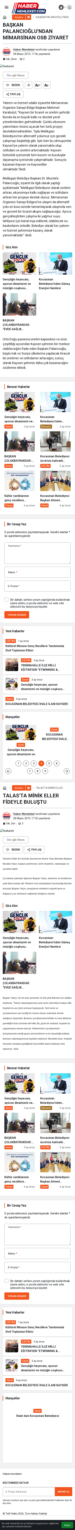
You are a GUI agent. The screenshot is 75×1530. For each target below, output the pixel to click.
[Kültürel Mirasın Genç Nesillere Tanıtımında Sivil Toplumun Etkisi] (37, 645)
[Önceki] (8, 771)
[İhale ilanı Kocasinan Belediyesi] (37, 1413)
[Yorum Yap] (28, 85)
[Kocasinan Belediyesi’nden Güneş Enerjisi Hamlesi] (55, 271)
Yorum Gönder (16, 614)
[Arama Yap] (69, 7)
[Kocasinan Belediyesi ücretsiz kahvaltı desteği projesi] (55, 449)
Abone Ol (64, 1491)
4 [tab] (41, 763)
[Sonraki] (67, 771)
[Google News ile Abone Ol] (15, 75)
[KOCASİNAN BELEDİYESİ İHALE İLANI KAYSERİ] (37, 701)
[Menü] (6, 7)
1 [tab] (18, 763)
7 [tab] (30, 771)
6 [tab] (56, 763)
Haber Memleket (24, 49)
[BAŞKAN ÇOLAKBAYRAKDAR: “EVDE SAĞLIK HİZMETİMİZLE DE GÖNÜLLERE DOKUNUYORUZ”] (19, 312)
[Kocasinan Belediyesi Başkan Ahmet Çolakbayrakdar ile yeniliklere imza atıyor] (55, 489)
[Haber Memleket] (28, 8)
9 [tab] (45, 771)
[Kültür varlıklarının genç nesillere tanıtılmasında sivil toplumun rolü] (19, 489)
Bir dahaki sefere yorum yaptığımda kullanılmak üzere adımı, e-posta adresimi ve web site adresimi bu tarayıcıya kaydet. (40, 603)
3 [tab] (33, 763)
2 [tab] (26, 763)
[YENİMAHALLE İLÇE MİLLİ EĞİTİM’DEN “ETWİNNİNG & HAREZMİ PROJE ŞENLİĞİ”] (37, 665)
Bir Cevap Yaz (16, 524)
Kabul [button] (67, 1525)
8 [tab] (37, 771)
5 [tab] (49, 763)
